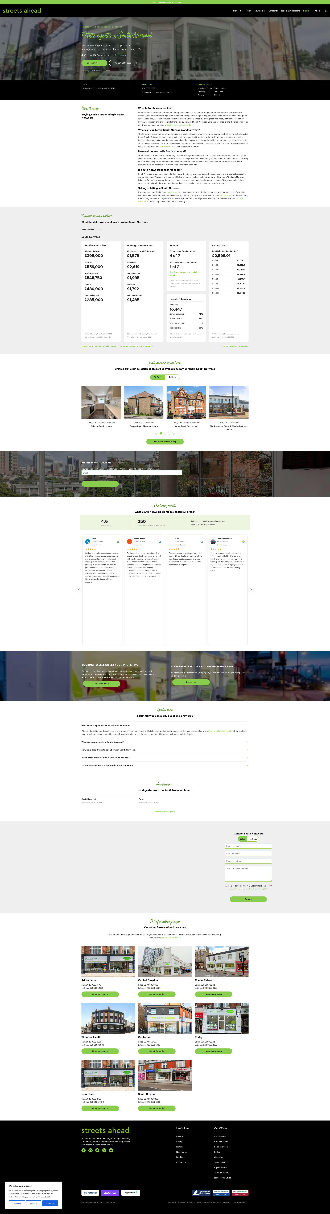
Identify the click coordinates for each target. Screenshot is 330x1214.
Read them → (120, 55)
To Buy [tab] (157, 377)
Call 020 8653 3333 (122, 62)
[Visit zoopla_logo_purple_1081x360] (110, 1193)
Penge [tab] (99, 229)
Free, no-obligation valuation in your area (165, 2)
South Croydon (221, 1146)
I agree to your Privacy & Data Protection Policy (250, 885)
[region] (33, 1195)
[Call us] (326, 10)
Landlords (273, 10)
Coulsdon (218, 1157)
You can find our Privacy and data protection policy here (248, 889)
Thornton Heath (221, 1172)
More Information (100, 994)
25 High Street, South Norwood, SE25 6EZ (98, 88)
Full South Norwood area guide (234, 346)
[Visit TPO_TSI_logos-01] (201, 1193)
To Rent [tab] (172, 377)
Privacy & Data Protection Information (217, 1202)
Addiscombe (220, 1136)
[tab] (156, 433)
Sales (242, 838)
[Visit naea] (240, 1193)
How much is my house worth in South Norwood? (105, 725)
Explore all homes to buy (165, 441)
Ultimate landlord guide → (165, 811)
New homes (181, 1151)
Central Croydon (221, 1141)
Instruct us (191, 682)
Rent (249, 10)
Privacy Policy (172, 1202)
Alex (94, 538)
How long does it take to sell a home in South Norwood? (108, 749)
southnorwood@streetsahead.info (155, 92)
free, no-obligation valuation (221, 730)
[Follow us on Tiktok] (97, 1150)
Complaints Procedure (240, 1202)
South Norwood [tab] (87, 229)
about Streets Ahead (171, 937)
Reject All (33, 1203)
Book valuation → (94, 62)
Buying (179, 1136)
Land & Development (290, 10)
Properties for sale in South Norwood (98, 346)
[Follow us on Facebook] (83, 1150)
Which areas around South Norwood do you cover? (106, 757)
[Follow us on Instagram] (90, 1150)
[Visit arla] (221, 1193)
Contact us (181, 1162)
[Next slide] (251, 589)
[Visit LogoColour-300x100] (130, 1193)
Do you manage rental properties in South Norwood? (107, 765)
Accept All (50, 1203)
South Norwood (97, 70)
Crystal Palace (220, 1167)
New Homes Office (222, 1177)
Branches (307, 10)
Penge (107, 70)
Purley (217, 1151)
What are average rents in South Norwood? (102, 742)
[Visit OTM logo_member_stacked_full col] (90, 1193)
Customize (17, 1203)
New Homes (260, 10)
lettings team (225, 195)
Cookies (198, 1202)
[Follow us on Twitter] (104, 1150)
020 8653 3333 (148, 88)
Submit (248, 899)
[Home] (22, 10)
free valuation (167, 146)
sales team (172, 192)
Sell (242, 10)
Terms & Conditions (186, 1202)
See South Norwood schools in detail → (184, 274)
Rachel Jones (139, 538)
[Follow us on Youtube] (111, 1150)
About (317, 10)
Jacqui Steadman (224, 538)
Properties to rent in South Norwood (136, 346)
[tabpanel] (165, 415)
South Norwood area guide (179, 124)
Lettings (253, 838)
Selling (179, 1141)
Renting (179, 1146)
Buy (235, 10)
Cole (177, 538)
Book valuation (102, 683)
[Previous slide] (79, 589)
